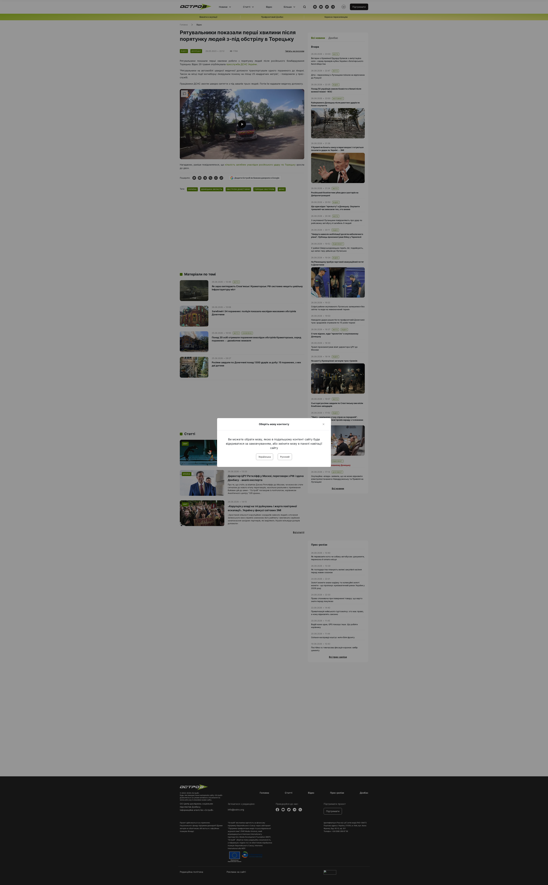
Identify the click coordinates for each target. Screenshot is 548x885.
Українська (264, 456)
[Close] (323, 424)
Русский (285, 456)
